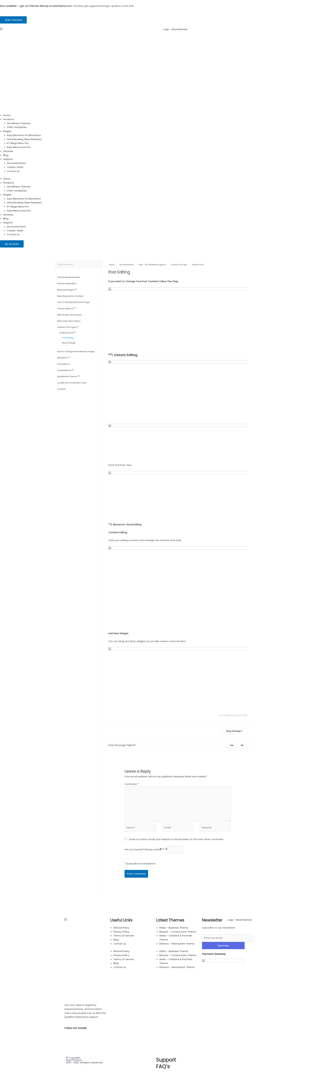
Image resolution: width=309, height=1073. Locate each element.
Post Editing (68, 337)
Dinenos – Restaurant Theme (176, 943)
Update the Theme (68, 376)
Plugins (7, 131)
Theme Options (66, 308)
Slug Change (68, 342)
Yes (232, 745)
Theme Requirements (68, 277)
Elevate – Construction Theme (177, 931)
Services (8, 151)
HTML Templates (17, 127)
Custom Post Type (68, 327)
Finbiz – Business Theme (173, 927)
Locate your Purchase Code (71, 382)
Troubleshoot (65, 370)
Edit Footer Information (68, 321)
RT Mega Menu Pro (18, 143)
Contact (61, 389)
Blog (5, 155)
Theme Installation (66, 283)
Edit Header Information (69, 314)
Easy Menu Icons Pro (19, 147)
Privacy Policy (121, 931)
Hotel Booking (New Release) (24, 139)
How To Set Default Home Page (73, 302)
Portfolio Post (68, 332)
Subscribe (223, 945)
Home (6, 115)
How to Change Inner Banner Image (75, 351)
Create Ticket (15, 167)
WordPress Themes (18, 123)
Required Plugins (67, 289)
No (242, 745)
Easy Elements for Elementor (24, 135)
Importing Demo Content (70, 296)
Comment (132, 784)
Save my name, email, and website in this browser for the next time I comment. (176, 839)
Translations (63, 364)
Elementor (63, 357)
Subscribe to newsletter (141, 863)
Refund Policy (121, 927)
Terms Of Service (123, 935)
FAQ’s (163, 1066)
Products (8, 119)
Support (8, 159)
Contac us (13, 171)
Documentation (16, 163)
